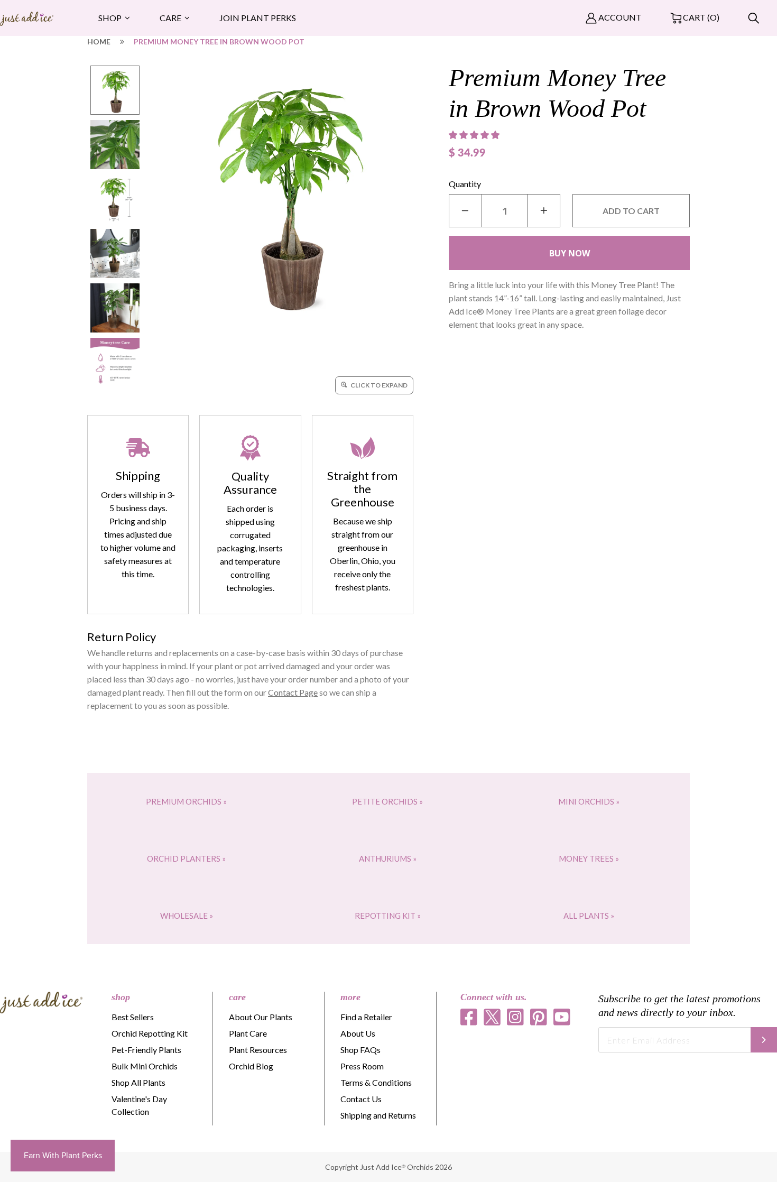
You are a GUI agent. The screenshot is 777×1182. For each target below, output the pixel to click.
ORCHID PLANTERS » (186, 858)
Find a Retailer (366, 1017)
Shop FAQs (360, 1050)
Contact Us (361, 1099)
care (237, 997)
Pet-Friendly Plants (146, 1050)
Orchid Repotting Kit (150, 1033)
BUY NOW (569, 253)
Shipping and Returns (378, 1115)
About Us (357, 1033)
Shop (110, 18)
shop (121, 997)
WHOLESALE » (186, 915)
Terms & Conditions (376, 1082)
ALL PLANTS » (588, 915)
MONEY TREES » (589, 858)
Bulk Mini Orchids (145, 1066)
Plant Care (248, 1033)
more (350, 997)
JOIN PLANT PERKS (257, 18)
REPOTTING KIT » (388, 915)
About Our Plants (260, 1017)
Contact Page (293, 692)
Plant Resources (258, 1050)
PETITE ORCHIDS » (387, 801)
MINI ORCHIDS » (588, 801)
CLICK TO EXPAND (378, 385)
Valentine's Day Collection (139, 1105)
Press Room (362, 1066)
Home (98, 41)
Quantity (465, 184)
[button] (475, 135)
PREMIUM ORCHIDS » (186, 801)
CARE (170, 18)
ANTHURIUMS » (388, 858)
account (619, 17)
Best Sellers (133, 1017)
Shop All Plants (138, 1082)
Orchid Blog (251, 1066)
